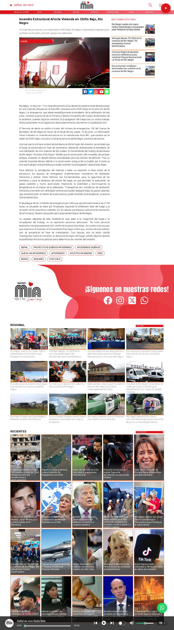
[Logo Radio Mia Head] (87, 10)
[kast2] (149, 480)
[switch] (122, 623)
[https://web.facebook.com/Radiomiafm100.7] (108, 304)
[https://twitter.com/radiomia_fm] (132, 304)
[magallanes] (56, 480)
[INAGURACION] (150, 33)
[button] (24, 247)
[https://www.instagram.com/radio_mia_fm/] (96, 92)
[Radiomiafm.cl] (150, 8)
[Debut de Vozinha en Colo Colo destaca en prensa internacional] (87, 480)
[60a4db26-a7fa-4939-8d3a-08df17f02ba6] (150, 75)
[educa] (118, 480)
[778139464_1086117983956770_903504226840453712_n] (150, 61)
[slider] (25, 626)
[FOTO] (150, 47)
